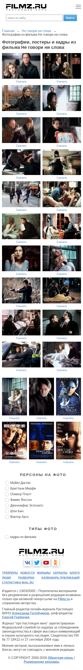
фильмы (44, 572)
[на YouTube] (46, 562)
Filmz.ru (64, 599)
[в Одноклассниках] (55, 562)
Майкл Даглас (20, 482)
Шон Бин (17, 511)
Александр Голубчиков (30, 613)
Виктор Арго (19, 517)
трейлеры (10, 572)
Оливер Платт (20, 494)
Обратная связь (60, 657)
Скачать (21, 81)
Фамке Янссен (21, 499)
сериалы (60, 572)
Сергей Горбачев (15, 617)
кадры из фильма (23, 537)
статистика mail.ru (18, 582)
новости (27, 572)
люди (6, 577)
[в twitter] (36, 562)
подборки (26, 577)
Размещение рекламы (41, 662)
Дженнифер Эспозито (26, 505)
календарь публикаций (61, 577)
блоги (75, 572)
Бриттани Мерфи (23, 488)
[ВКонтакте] (27, 562)
